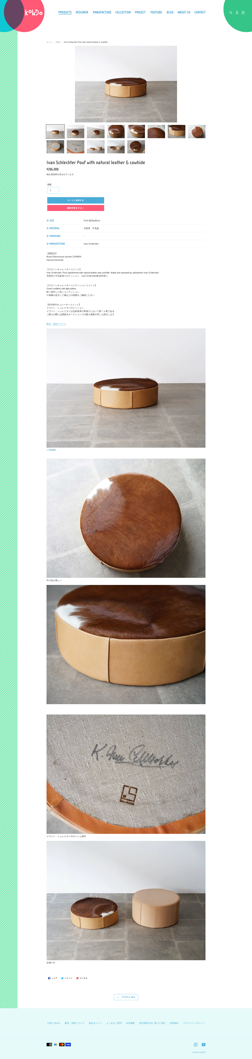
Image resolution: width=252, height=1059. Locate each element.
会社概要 (130, 1023)
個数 (49, 184)
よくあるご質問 (114, 1023)
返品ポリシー (95, 1023)
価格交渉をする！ (76, 208)
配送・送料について (56, 324)
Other (58, 42)
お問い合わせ (53, 1023)
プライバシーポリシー (194, 1023)
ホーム (49, 42)
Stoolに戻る (128, 997)
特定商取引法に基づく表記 (152, 1023)
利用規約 (174, 1023)
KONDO (202, 1052)
